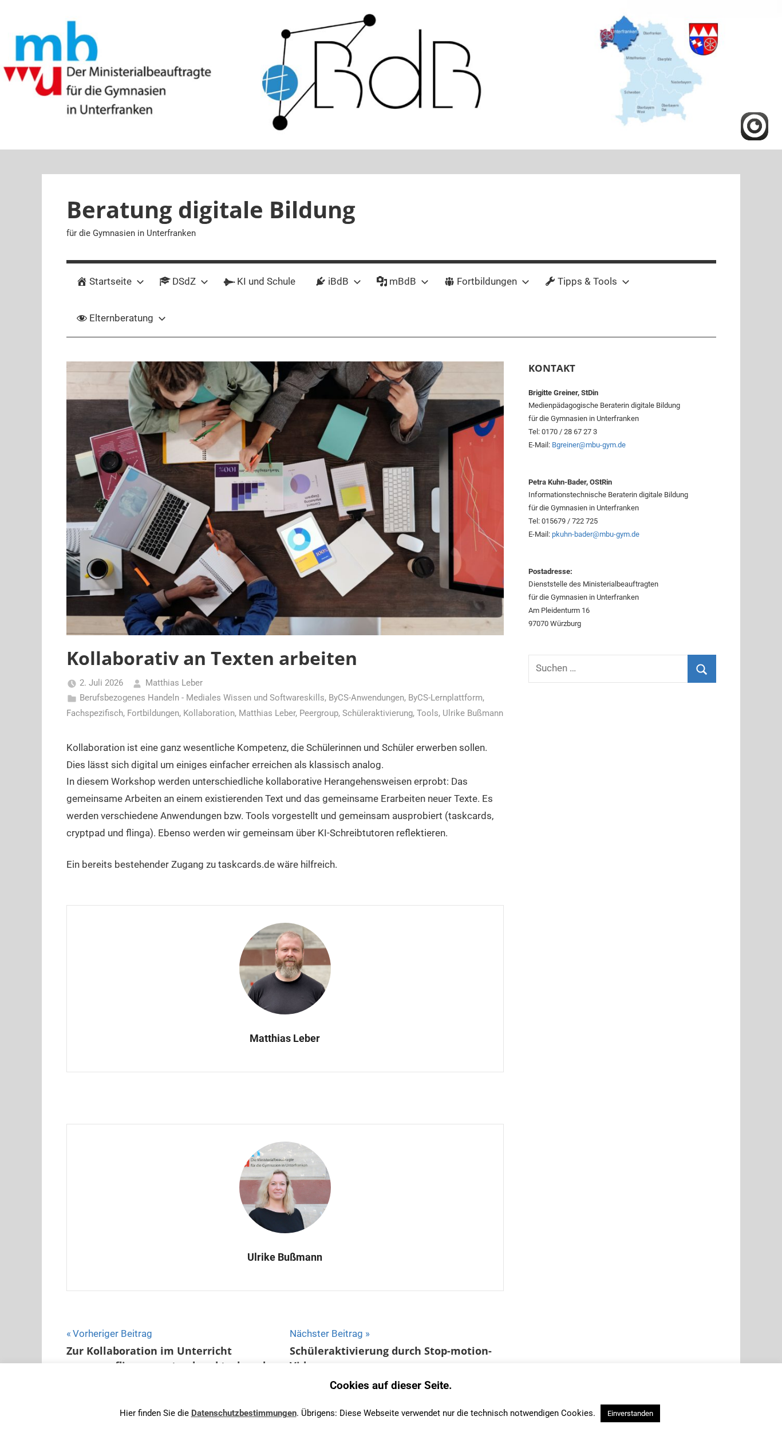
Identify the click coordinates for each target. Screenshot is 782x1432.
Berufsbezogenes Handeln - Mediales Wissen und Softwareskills (202, 698)
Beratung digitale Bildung (211, 209)
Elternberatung (121, 318)
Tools (428, 713)
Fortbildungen (487, 281)
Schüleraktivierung (377, 713)
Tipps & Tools (587, 281)
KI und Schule (266, 281)
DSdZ (184, 281)
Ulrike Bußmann (473, 713)
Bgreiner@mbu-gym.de (589, 444)
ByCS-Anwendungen (366, 698)
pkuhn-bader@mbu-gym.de (595, 534)
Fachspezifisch (94, 713)
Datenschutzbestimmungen (244, 1413)
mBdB (402, 281)
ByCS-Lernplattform (445, 698)
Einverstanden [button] (630, 1413)
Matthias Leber (174, 683)
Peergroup (318, 713)
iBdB (338, 281)
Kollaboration (209, 713)
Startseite (110, 281)
